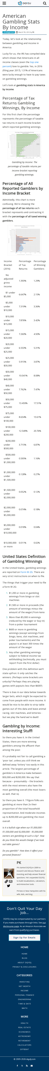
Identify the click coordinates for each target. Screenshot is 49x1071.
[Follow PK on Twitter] (8, 886)
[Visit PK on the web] (6, 882)
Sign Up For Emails (24, 937)
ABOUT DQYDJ (24, 962)
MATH (24, 1008)
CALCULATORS (24, 1045)
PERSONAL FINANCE (24, 995)
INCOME (24, 990)
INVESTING (24, 982)
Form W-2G (26, 572)
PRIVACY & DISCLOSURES (24, 967)
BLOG (24, 958)
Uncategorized (8, 32)
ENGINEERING (24, 999)
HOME (24, 954)
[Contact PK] (10, 882)
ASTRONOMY (24, 1036)
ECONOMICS (24, 1032)
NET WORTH (24, 986)
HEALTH (24, 1023)
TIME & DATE (24, 1004)
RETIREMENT (24, 1041)
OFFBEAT (24, 1049)
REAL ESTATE (24, 1027)
